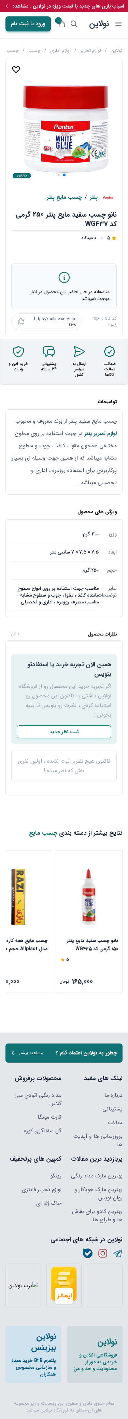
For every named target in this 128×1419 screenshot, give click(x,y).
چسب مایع (43, 833)
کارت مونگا (49, 1117)
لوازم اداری (60, 50)
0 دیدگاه (88, 238)
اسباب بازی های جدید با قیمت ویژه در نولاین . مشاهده (68, 6)
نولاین (99, 23)
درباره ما (113, 1095)
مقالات (115, 1123)
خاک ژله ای (48, 1203)
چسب (34, 50)
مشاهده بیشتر (31, 1053)
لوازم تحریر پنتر (100, 433)
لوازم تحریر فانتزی (41, 1190)
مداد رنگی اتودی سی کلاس (37, 1099)
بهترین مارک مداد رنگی (97, 1176)
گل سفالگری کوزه (42, 1131)
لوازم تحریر (90, 50)
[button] (64, 175)
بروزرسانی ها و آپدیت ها (98, 1140)
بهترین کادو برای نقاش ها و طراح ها (97, 1215)
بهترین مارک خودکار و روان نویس (98, 1194)
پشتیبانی (112, 1109)
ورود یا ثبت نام (28, 23)
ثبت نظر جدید (64, 732)
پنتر (94, 197)
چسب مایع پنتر (64, 197)
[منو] (118, 24)
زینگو (55, 1176)
